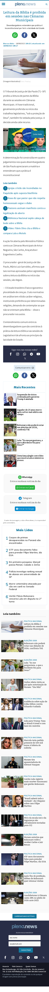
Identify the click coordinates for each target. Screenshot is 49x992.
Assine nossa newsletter (24, 933)
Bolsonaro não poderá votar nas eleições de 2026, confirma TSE (34, 646)
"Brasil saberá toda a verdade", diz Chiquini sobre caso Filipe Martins (34, 802)
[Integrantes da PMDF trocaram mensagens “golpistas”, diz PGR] (6, 753)
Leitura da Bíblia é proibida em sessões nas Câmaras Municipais (35, 626)
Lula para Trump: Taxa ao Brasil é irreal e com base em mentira (35, 723)
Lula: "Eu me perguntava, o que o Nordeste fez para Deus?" (33, 666)
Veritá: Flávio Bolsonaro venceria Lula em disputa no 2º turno (25, 599)
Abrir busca (46, 4)
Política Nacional (33, 621)
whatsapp (24, 354)
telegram (31, 354)
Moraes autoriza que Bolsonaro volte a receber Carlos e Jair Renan (33, 841)
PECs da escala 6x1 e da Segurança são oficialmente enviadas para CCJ (35, 822)
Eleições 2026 (30, 640)
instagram (17, 354)
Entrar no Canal (26, 487)
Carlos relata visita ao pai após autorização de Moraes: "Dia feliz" (35, 684)
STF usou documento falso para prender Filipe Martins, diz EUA (25, 552)
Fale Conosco (17, 966)
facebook (11, 354)
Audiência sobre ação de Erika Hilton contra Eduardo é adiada (35, 704)
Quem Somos (31, 966)
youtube (38, 354)
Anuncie (6, 966)
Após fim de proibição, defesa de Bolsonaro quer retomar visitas (35, 878)
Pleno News (25, 4)
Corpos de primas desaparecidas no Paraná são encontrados (25, 540)
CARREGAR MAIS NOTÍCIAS (24, 916)
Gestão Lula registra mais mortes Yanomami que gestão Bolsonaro (35, 781)
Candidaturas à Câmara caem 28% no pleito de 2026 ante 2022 (35, 898)
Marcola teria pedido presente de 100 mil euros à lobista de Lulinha (34, 744)
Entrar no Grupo (26, 509)
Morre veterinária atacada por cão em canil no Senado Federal (25, 586)
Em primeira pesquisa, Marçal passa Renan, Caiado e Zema (24, 563)
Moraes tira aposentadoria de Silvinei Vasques (32, 762)
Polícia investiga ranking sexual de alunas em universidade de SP (25, 574)
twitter (25, 358)
